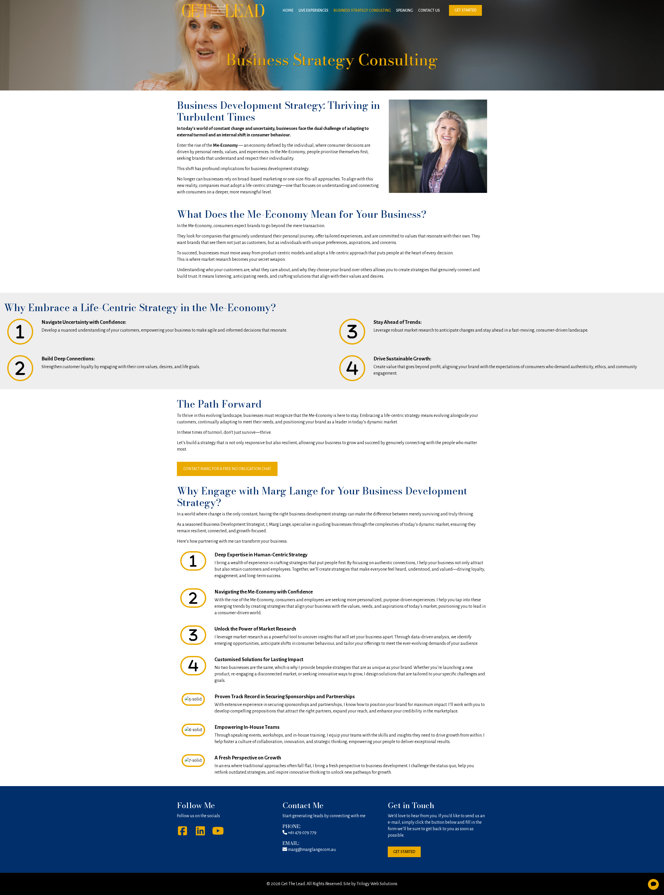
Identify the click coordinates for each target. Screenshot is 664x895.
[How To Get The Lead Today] (223, 10)
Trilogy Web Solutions (377, 884)
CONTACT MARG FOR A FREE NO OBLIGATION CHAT (227, 469)
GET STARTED (465, 10)
